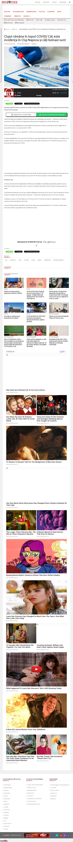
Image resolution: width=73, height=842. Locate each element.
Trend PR (53, 787)
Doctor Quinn (55, 790)
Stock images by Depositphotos (60, 785)
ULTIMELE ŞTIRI (19, 11)
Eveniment (7, 16)
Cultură (6, 815)
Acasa (7, 29)
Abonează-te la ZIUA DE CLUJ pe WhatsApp (53, 114)
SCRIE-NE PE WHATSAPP (35, 785)
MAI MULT (27, 16)
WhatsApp (63, 2)
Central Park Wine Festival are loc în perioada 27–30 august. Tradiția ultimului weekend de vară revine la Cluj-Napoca (35, 294)
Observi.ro (54, 793)
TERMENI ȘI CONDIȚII (34, 798)
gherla (39, 260)
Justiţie (6, 807)
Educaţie (6, 812)
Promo (6, 829)
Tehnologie (7, 785)
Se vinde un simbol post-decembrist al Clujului (12, 317)
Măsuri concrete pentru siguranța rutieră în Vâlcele (13, 292)
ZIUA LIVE (30, 20)
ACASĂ (8, 11)
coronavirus (13, 260)
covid (20, 260)
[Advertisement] (36, 158)
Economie (50, 11)
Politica (6, 790)
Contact (54, 2)
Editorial (6, 826)
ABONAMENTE (32, 790)
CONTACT (30, 796)
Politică (42, 11)
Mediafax (53, 796)
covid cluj (26, 260)
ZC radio (39, 20)
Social (5, 796)
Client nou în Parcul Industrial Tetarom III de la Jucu (58, 317)
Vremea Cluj (62, 20)
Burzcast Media (43, 839)
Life (5, 820)
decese (33, 260)
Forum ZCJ (7, 809)
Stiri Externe (7, 823)
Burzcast (35, 839)
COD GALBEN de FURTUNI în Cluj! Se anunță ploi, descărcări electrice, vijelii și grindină (36, 318)
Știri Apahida (20, 22)
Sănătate (17, 16)
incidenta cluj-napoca (58, 260)
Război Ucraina (50, 20)
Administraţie (31, 11)
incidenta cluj (47, 260)
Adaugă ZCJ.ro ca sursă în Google (22, 114)
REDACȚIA (30, 793)
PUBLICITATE (31, 787)
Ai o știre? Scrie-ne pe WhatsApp (14, 20)
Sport (59, 11)
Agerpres (53, 798)
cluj (6, 260)
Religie (6, 818)
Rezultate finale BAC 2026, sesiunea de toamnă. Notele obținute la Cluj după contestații (58, 341)
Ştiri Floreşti (9, 22)
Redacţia (37, 2)
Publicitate (46, 2)
